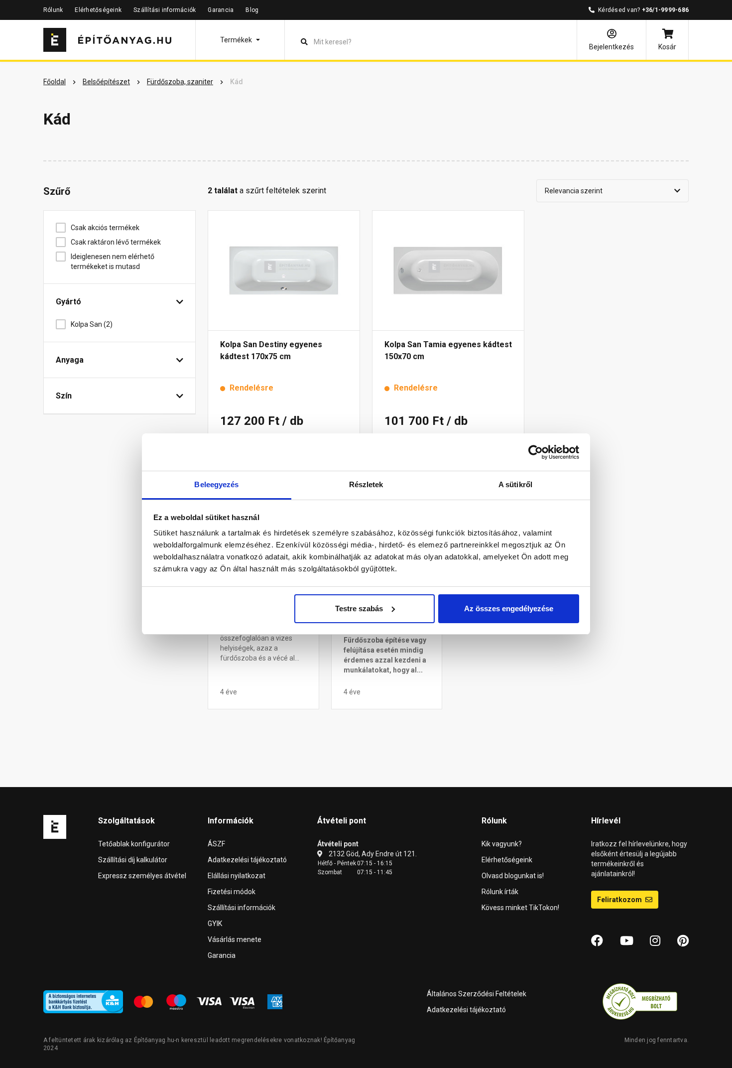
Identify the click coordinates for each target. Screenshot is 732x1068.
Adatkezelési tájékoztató (247, 860)
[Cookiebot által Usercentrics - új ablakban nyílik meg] (535, 452)
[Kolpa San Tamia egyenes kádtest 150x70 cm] (448, 270)
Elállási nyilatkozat (236, 876)
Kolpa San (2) (92, 324)
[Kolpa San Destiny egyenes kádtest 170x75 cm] (284, 270)
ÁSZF (216, 844)
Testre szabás (359, 608)
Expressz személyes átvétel (142, 876)
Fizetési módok (231, 892)
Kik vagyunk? (502, 844)
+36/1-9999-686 (665, 9)
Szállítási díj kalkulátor (132, 860)
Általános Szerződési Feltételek (476, 994)
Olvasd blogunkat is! (513, 876)
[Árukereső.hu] (640, 1001)
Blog (251, 9)
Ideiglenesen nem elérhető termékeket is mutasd (112, 261)
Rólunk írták (500, 892)
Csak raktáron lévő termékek (116, 242)
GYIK (215, 924)
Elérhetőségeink (98, 9)
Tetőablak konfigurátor (134, 844)
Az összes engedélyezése (508, 608)
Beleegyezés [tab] (216, 484)
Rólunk (53, 9)
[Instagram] (655, 941)
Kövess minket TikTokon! (520, 908)
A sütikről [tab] (515, 484)
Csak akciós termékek (105, 228)
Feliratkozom (620, 900)
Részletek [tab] (366, 484)
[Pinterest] (683, 941)
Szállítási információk (164, 9)
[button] (240, 40)
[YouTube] (626, 941)
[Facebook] (597, 941)
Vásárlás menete (234, 939)
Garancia (221, 9)
